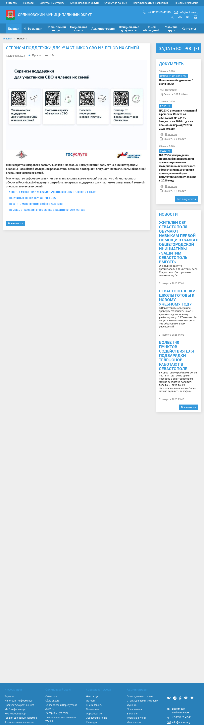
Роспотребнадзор (15, 713)
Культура (91, 722)
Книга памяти (94, 705)
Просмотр (171, 89)
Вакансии (132, 713)
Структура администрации (142, 700)
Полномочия (134, 709)
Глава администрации (140, 696)
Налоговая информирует (19, 700)
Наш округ (92, 696)
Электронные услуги (51, 3)
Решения (165, 106)
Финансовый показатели (19, 722)
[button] (33, 28)
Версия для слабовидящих (180, 710)
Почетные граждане (186, 3)
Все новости (15, 223)
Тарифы (9, 696)
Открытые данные (115, 3)
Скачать (168, 94)
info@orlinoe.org (189, 12)
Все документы (186, 199)
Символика (92, 709)
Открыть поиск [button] (172, 19)
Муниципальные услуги (84, 3)
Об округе (51, 696)
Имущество (134, 722)
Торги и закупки (136, 717)
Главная (7, 38)
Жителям (11, 3)
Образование (94, 713)
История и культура (57, 713)
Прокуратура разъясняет (19, 705)
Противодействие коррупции (150, 3)
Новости (28, 3)
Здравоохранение (96, 717)
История (91, 700)
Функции (132, 705)
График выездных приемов (21, 717)
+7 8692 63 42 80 (159, 12)
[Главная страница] (10, 15)
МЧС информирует (16, 709)
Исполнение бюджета (173, 75)
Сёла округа (52, 700)
